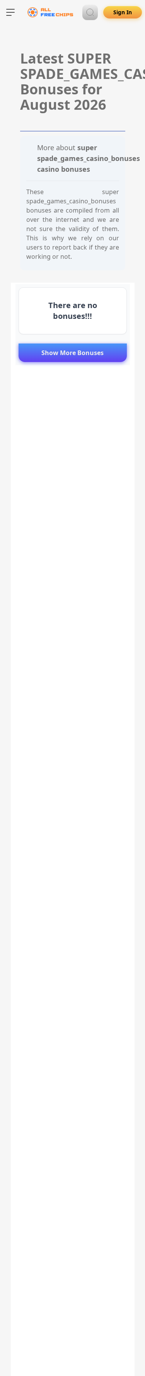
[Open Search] (90, 12)
